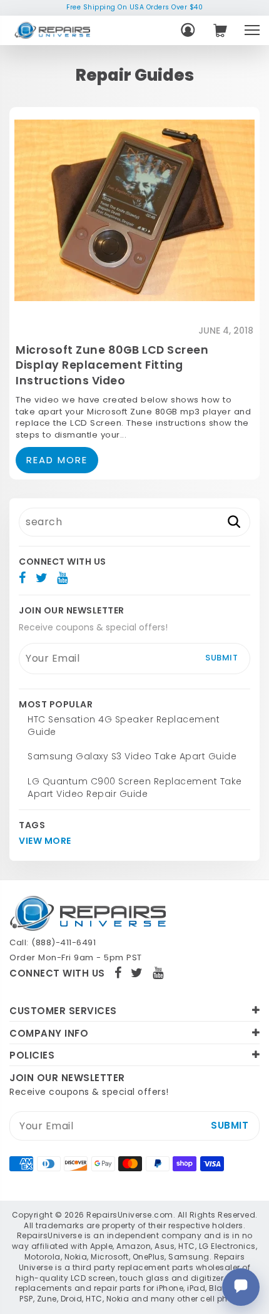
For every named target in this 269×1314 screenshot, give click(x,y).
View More (45, 841)
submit (221, 658)
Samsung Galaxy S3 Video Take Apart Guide (132, 756)
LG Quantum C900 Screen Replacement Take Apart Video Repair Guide (135, 787)
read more (57, 459)
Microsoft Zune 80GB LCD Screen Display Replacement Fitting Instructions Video (112, 365)
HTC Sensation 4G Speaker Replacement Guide (124, 725)
